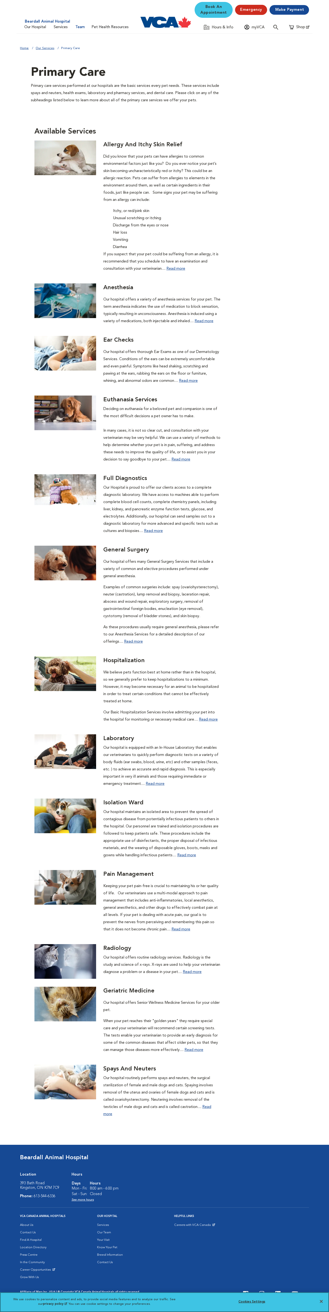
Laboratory (118, 739)
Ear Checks (118, 340)
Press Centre (29, 1254)
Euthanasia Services (130, 400)
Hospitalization (124, 661)
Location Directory (33, 1247)
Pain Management (128, 874)
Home (24, 48)
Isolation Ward (123, 803)
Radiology (117, 948)
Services (61, 27)
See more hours (83, 1199)
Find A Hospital (31, 1240)
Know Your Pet (107, 1247)
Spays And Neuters (129, 1069)
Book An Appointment (213, 10)
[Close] (321, 1301)
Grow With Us (29, 1277)
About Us (26, 1225)
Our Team (104, 1232)
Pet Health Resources (110, 27)
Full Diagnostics (125, 478)
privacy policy (55, 1304)
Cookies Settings (251, 1301)
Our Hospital (35, 27)
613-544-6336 (44, 1196)
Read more (175, 269)
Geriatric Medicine (128, 991)
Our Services (45, 48)
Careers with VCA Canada (192, 1226)
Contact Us (28, 1232)
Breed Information (110, 1254)
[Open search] (277, 27)
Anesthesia (118, 288)
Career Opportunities (36, 1271)
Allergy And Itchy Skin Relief (142, 145)
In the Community (32, 1262)
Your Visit (103, 1240)
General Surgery (126, 550)
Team (80, 27)
